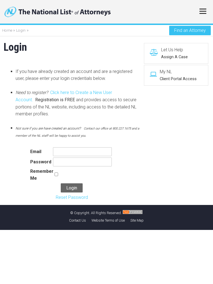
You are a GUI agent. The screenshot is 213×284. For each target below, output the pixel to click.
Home (7, 30)
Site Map (137, 220)
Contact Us (77, 220)
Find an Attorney (190, 30)
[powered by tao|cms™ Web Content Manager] (133, 213)
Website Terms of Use (108, 220)
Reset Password (72, 197)
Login (21, 30)
